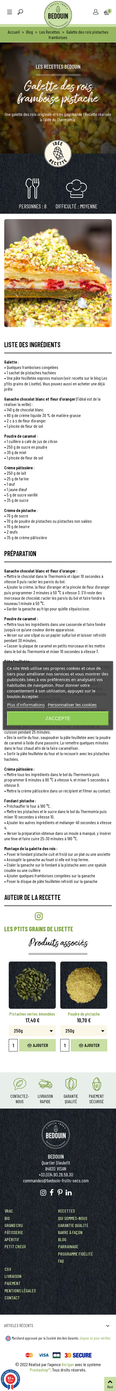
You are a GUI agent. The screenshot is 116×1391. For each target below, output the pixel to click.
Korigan (68, 1364)
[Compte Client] (95, 12)
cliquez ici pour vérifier (94, 1338)
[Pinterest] (60, 1192)
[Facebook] (51, 1192)
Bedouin (56, 1156)
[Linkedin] (68, 1192)
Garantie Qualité (71, 1098)
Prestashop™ (40, 1369)
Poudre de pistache (84, 1013)
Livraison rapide (45, 1098)
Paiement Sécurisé (96, 1098)
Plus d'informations (26, 704)
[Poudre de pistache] (83, 985)
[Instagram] (43, 1192)
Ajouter (40, 1045)
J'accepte (57, 718)
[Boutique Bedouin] (58, 15)
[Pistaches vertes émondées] (32, 985)
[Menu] (9, 12)
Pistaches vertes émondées (32, 1013)
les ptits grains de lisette (38, 928)
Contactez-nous (19, 1098)
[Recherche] (20, 12)
